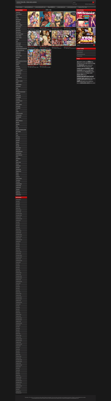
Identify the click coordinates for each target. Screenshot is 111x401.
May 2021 (18, 309)
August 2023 (18, 262)
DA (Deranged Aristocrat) (21, 48)
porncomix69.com (29, 7)
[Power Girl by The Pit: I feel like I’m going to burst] (70, 19)
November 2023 (19, 257)
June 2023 (18, 265)
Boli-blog (18, 28)
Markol (17, 118)
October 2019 (18, 342)
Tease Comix (19, 178)
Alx (17, 15)
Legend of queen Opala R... (32, 46)
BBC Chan (18, 23)
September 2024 (19, 239)
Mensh (17, 122)
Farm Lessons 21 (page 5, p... (69, 46)
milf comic (82, 81)
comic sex (89, 68)
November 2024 (19, 236)
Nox (17, 133)
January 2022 (18, 295)
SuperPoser (18, 171)
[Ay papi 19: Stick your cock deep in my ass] (58, 19)
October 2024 (18, 237)
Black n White (19, 24)
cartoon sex (80, 66)
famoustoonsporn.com (81, 54)
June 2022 (18, 286)
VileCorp (18, 191)
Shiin (17, 160)
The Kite (18, 182)
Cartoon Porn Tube (83, 7)
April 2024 (18, 248)
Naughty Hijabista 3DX (21, 129)
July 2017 (18, 389)
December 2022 (19, 276)
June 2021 (18, 307)
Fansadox (18, 68)
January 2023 (18, 274)
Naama (17, 127)
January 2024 (18, 253)
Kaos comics (19, 104)
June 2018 (18, 370)
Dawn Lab (18, 52)
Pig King (18, 136)
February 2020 (18, 335)
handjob (92, 71)
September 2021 (19, 302)
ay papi (55, 29)
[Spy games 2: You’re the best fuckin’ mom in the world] (33, 19)
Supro (17, 173)
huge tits (85, 74)
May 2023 (18, 267)
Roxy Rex (18, 149)
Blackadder (18, 26)
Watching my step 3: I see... (44, 27)
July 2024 (18, 243)
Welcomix (18, 192)
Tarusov (18, 176)
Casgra (17, 39)
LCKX (17, 111)
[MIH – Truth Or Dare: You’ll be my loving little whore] (46, 38)
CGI (17, 41)
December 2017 (19, 380)
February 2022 (18, 293)
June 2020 (18, 328)
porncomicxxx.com (72, 7)
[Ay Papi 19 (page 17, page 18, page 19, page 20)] (58, 38)
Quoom (17, 142)
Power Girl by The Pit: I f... (68, 27)
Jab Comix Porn (80, 52)
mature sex (86, 79)
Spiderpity (18, 165)
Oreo (17, 135)
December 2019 (19, 338)
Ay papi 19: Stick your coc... (56, 27)
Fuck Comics (19, 7)
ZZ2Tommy (18, 194)
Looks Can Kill (19, 113)
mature (82, 79)
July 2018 (18, 368)
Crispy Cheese (19, 46)
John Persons (19, 100)
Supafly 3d (18, 169)
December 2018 (19, 359)
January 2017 (18, 391)
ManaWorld (18, 117)
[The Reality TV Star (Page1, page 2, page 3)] (46, 57)
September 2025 (19, 218)
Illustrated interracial (20, 91)
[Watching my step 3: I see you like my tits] (46, 19)
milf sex (86, 81)
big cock (67, 29)
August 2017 (18, 387)
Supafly (17, 167)
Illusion (17, 89)
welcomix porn (85, 83)
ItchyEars (18, 93)
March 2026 (18, 208)
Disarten (18, 57)
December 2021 (19, 297)
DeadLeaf (18, 53)
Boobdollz (18, 30)
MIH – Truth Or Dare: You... (44, 46)
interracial (81, 76)
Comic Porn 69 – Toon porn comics (27, 2)
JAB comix (18, 95)
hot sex (34, 29)
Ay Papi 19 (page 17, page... (57, 46)
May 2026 (18, 204)
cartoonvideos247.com (40, 7)
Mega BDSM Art (51, 7)
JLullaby (18, 99)
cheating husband (88, 66)
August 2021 (18, 304)
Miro (17, 126)
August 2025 (18, 220)
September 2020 (19, 323)
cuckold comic (85, 70)
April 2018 (18, 373)
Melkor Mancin (19, 120)
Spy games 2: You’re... (31, 27)
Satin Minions (19, 154)
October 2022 (18, 279)
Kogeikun (18, 108)
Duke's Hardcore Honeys (21, 61)
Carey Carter (19, 37)
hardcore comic (80, 73)
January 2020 (18, 337)
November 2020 (19, 319)
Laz (17, 109)
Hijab (17, 82)
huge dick (80, 74)
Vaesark (18, 189)
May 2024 (18, 246)
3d (77, 62)
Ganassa (18, 75)
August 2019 (18, 345)
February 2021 (18, 314)
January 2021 (18, 316)
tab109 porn (91, 81)
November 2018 (19, 361)
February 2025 (18, 230)
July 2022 (18, 284)
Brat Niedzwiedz (19, 34)
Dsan (17, 59)
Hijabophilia (18, 84)
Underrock (18, 187)
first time (45, 29)
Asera (17, 17)
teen (50, 29)
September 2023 (19, 260)
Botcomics (18, 32)
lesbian (48, 29)
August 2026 (18, 199)
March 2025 (18, 229)
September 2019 (19, 344)
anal (87, 61)
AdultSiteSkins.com (75, 398)
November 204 (18, 392)
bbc (89, 62)
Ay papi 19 (58, 29)
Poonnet (18, 138)
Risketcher (18, 147)
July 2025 (18, 222)
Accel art (18, 12)
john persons (71, 29)
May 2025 (18, 225)
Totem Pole (18, 185)
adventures (31, 29)
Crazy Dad (18, 44)
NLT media (18, 131)
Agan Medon (19, 14)
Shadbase (18, 158)
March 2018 (18, 375)
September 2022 (19, 281)
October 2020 (18, 321)
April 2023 (18, 269)
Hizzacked (18, 86)
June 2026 (18, 203)
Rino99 (17, 145)
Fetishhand (18, 71)
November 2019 (19, 340)
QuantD (17, 140)
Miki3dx (18, 124)
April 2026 (18, 206)
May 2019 (18, 351)
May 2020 (18, 330)
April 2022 (18, 290)
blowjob (81, 65)
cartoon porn (90, 65)
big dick (91, 63)
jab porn (85, 78)
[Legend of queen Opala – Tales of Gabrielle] (33, 38)
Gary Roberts (19, 77)
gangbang (87, 71)
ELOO (17, 64)
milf (78, 81)
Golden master (19, 80)
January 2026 (18, 211)
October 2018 (18, 363)
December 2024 (19, 234)
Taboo (17, 174)
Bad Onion (18, 19)
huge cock (89, 73)
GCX (17, 79)
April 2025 (18, 227)
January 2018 (18, 378)
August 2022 (18, 283)
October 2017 (18, 384)
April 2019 (18, 352)
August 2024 (18, 241)
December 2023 (19, 255)
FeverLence (18, 73)
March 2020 (18, 333)
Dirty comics (19, 55)
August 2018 (18, 366)
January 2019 (18, 358)
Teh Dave (18, 180)
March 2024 (18, 250)
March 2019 (18, 354)
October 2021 (18, 300)
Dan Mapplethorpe (20, 50)
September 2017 (19, 385)
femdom (83, 71)
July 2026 (18, 201)
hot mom (84, 73)
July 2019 (18, 347)
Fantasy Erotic (19, 70)
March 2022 (18, 291)
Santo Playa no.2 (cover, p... (32, 65)
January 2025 (18, 232)
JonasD (17, 102)
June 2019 (18, 349)
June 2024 (18, 244)
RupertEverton (19, 151)
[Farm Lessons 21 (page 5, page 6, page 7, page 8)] (70, 38)
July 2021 (18, 305)
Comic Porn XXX (80, 50)
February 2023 (18, 272)
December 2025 (19, 213)
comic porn (80, 68)
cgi (84, 66)
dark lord (90, 70)
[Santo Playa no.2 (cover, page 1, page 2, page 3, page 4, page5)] (33, 57)
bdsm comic (82, 63)
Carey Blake (18, 35)
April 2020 (18, 331)
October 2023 (18, 258)
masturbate (79, 79)
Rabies (17, 144)
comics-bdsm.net (61, 7)
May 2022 (18, 288)
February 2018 (18, 377)
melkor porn (90, 79)
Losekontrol (18, 115)
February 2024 (18, 251)
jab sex (90, 78)
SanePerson (18, 153)
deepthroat (79, 71)
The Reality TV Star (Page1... (45, 65)
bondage (85, 65)
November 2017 (19, 382)
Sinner (17, 164)
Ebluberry (18, 62)
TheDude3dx (19, 183)
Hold (17, 88)
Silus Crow (18, 162)
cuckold (79, 70)
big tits (43, 29)
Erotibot (18, 66)
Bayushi (18, 21)
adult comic (82, 61)
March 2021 (18, 312)
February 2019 (18, 356)
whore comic (92, 82)
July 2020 (18, 326)
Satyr (17, 156)
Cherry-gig (18, 43)
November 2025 (19, 215)
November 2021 (19, 298)
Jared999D (18, 97)
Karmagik (18, 106)
